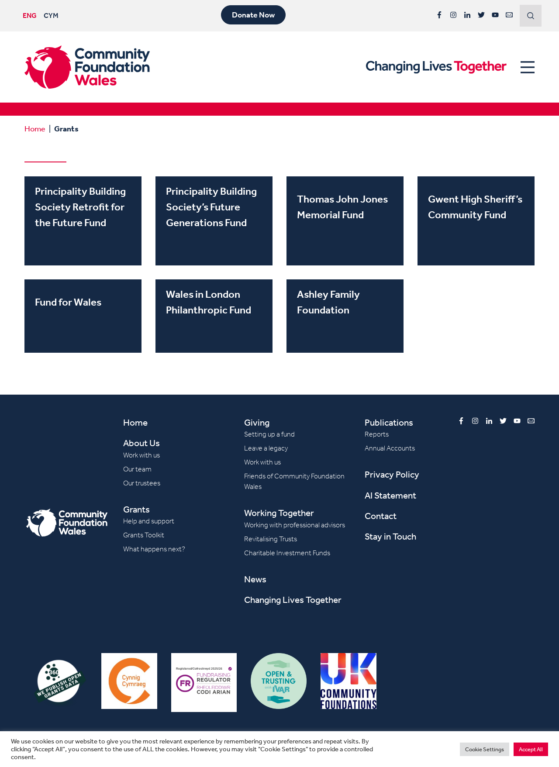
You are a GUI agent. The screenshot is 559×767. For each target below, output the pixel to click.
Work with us (141, 455)
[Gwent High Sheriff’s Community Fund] (476, 220)
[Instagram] (453, 14)
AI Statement (390, 495)
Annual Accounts (390, 448)
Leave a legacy (266, 448)
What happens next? (154, 549)
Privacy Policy (392, 474)
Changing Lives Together (293, 599)
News (255, 579)
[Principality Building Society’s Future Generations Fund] (214, 220)
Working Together (279, 512)
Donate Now (253, 15)
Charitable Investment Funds (287, 553)
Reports (377, 434)
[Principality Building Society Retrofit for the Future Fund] (82, 220)
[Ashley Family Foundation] (345, 316)
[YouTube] (495, 14)
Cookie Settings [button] (484, 749)
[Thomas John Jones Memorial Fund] (345, 220)
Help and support (148, 521)
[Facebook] (439, 14)
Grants (136, 509)
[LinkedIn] (467, 14)
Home (34, 128)
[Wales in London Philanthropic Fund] (214, 316)
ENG (30, 15)
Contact (381, 515)
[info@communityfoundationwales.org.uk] (509, 14)
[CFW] (87, 66)
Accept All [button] (531, 749)
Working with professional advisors (294, 525)
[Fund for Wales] (82, 316)
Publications (389, 422)
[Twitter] (481, 14)
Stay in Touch (390, 536)
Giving (256, 422)
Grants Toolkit (143, 535)
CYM (51, 15)
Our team (137, 469)
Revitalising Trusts (270, 539)
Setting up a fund (269, 434)
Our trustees (141, 483)
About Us (141, 442)
